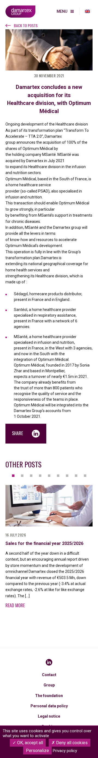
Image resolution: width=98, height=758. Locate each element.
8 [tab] (76, 475)
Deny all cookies (71, 742)
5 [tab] (49, 475)
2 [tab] (22, 475)
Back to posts (26, 25)
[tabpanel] (49, 549)
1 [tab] (13, 475)
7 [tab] (67, 475)
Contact (49, 675)
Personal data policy (49, 706)
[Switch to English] (87, 11)
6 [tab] (58, 475)
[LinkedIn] (49, 662)
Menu (62, 11)
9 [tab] (85, 475)
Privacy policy (65, 750)
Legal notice (49, 716)
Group (49, 685)
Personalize (37, 750)
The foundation (49, 695)
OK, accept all (29, 742)
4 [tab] (40, 475)
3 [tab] (31, 475)
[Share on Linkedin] (36, 434)
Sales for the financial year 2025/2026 (44, 543)
